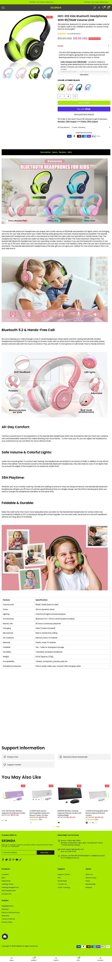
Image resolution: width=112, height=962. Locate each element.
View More (84, 74)
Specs (55, 152)
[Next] (106, 796)
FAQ (59, 878)
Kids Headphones (9, 890)
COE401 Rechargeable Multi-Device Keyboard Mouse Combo (41, 813)
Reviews (62, 152)
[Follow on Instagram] (10, 859)
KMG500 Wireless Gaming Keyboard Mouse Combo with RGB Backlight (14, 813)
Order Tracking (64, 887)
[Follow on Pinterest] (13, 859)
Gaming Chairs (8, 884)
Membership (90, 884)
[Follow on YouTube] (17, 859)
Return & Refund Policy (11, 912)
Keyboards (6, 881)
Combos (5, 874)
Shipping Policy (7, 906)
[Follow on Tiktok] (20, 859)
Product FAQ (12, 757)
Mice (3, 878)
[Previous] (5, 796)
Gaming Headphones (10, 887)
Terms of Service (8, 919)
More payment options (84, 114)
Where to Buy (91, 878)
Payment (5, 909)
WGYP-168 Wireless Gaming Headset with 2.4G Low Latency (97, 813)
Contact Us (62, 884)
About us (89, 874)
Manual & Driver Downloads (75, 757)
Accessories (6, 894)
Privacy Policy (7, 922)
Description (45, 152)
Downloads (62, 881)
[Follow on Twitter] (6, 859)
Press (88, 881)
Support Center (14, 764)
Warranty (5, 916)
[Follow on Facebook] (3, 859)
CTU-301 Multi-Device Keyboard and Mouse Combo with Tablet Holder (70, 813)
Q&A (70, 152)
